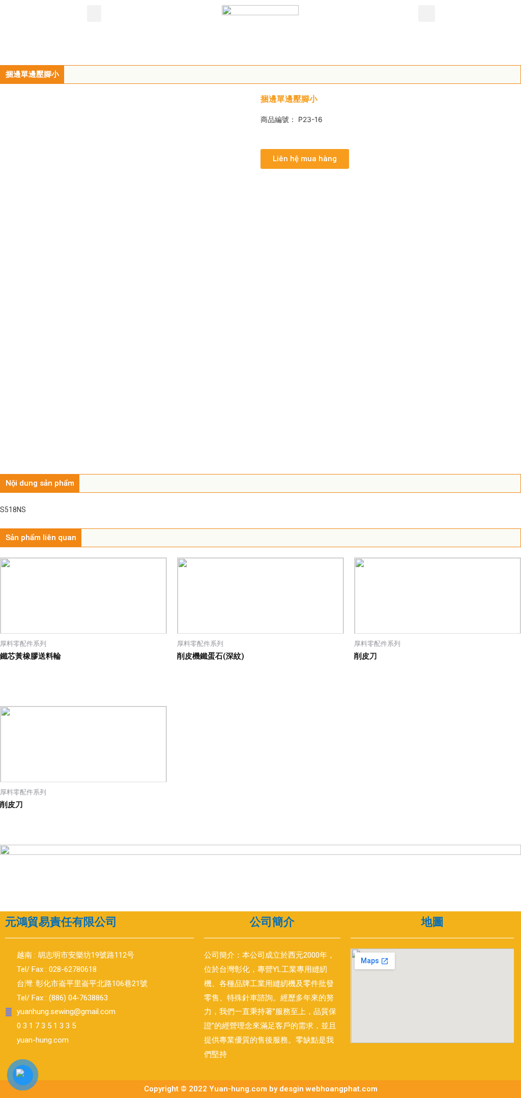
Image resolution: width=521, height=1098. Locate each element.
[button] (94, 13)
